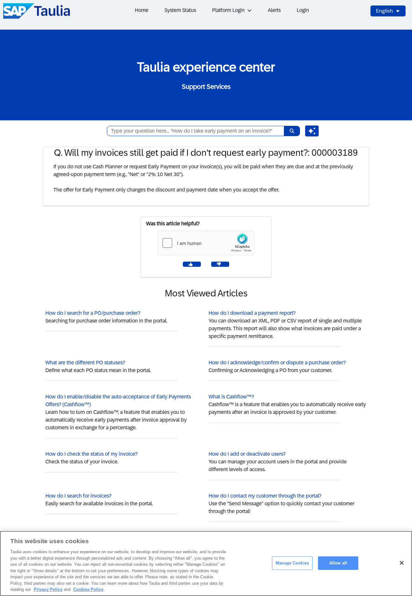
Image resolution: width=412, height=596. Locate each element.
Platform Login (228, 10)
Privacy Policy (48, 589)
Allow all (338, 563)
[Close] (402, 563)
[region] (206, 563)
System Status (180, 10)
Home (141, 10)
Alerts (274, 10)
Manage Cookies (292, 563)
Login (303, 10)
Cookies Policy (88, 589)
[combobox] (193, 131)
